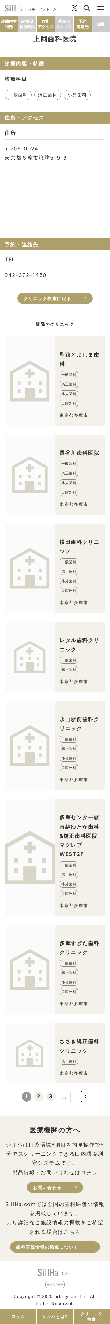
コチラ (89, 1172)
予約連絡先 (83, 24)
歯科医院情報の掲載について (47, 1247)
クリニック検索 (92, 1316)
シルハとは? (55, 1316)
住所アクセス (46, 24)
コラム (18, 1316)
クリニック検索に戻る (48, 298)
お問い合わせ (47, 1187)
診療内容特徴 (9, 24)
